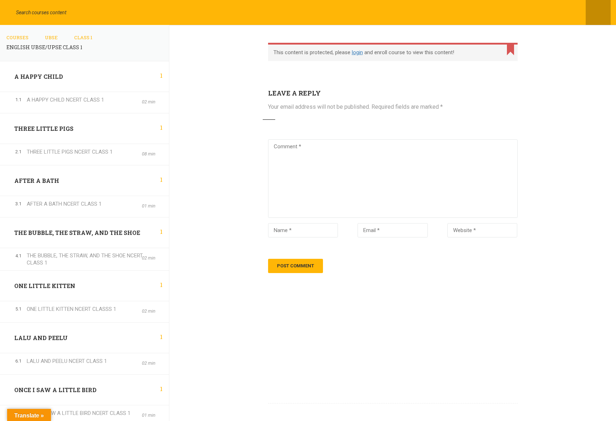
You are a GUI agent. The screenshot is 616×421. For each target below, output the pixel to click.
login (357, 52)
